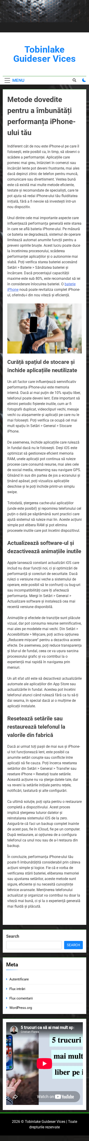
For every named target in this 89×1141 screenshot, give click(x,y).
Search (12, 936)
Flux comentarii (21, 998)
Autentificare (19, 979)
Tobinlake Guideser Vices (44, 54)
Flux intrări (17, 989)
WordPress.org (20, 1008)
